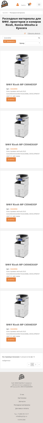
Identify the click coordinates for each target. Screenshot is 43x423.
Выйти (23, 5)
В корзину (11, 99)
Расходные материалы (22, 405)
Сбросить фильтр (34, 33)
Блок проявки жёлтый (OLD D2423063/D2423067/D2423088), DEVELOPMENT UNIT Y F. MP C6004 (23, 93)
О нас (22, 394)
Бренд (22, 43)
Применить (11, 41)
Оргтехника (22, 398)
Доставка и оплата (22, 408)
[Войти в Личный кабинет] (17, 4)
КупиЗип (5, 13)
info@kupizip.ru (21, 416)
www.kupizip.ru (20, 383)
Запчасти (22, 401)
